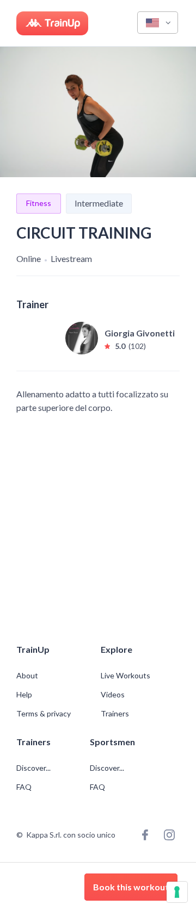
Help (24, 694)
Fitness (38, 203)
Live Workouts (125, 675)
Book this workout (131, 887)
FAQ (24, 787)
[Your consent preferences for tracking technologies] (177, 892)
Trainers (115, 713)
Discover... (34, 768)
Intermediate (99, 203)
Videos (113, 694)
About (27, 675)
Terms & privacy (43, 713)
